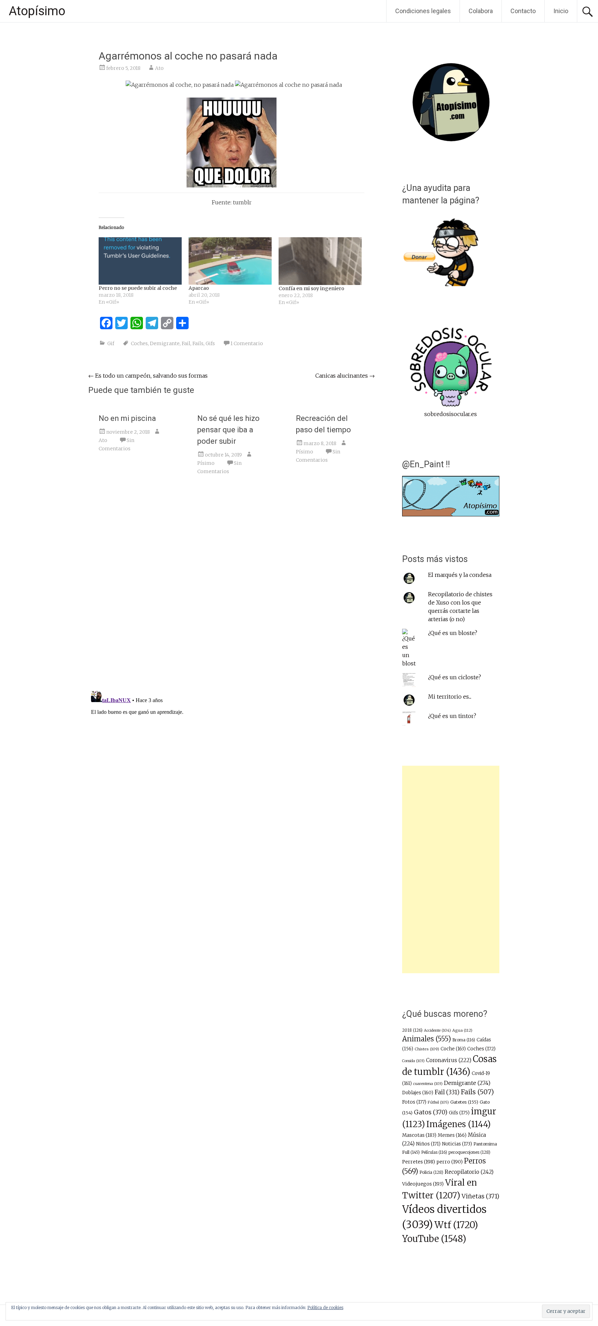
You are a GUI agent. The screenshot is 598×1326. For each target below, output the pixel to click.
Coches (139, 343)
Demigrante (165, 343)
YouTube (434, 1238)
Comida (413, 1061)
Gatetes (464, 1102)
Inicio (560, 11)
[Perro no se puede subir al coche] (140, 261)
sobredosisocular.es (450, 414)
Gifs (210, 343)
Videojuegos (423, 1184)
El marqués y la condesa (459, 574)
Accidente (437, 1030)
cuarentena (428, 1083)
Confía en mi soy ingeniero (311, 288)
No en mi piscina (127, 418)
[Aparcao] (230, 261)
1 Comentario (246, 343)
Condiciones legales (423, 11)
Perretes (418, 1162)
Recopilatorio (469, 1172)
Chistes (427, 1049)
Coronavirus (448, 1060)
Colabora (481, 11)
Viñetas (480, 1196)
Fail (186, 343)
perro (449, 1162)
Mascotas (419, 1135)
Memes (452, 1135)
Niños (428, 1144)
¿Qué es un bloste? (452, 632)
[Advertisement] (450, 869)
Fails (197, 343)
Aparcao (199, 288)
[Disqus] (231, 587)
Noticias (457, 1144)
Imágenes (458, 1124)
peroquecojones (469, 1152)
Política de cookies (325, 1307)
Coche (453, 1049)
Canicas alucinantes (345, 375)
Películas (434, 1152)
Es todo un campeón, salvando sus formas (148, 375)
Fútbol (438, 1102)
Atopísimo (37, 11)
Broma (463, 1040)
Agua (462, 1030)
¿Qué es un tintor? (452, 715)
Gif (110, 343)
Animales (426, 1038)
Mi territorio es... (449, 696)
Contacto (523, 11)
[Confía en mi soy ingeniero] (320, 261)
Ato (159, 68)
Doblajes (417, 1093)
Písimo (206, 463)
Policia (431, 1172)
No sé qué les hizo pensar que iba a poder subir (228, 429)
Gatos (430, 1112)
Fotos (414, 1102)
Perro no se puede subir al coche (138, 288)
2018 (412, 1030)
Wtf (456, 1225)
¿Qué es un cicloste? (454, 677)
